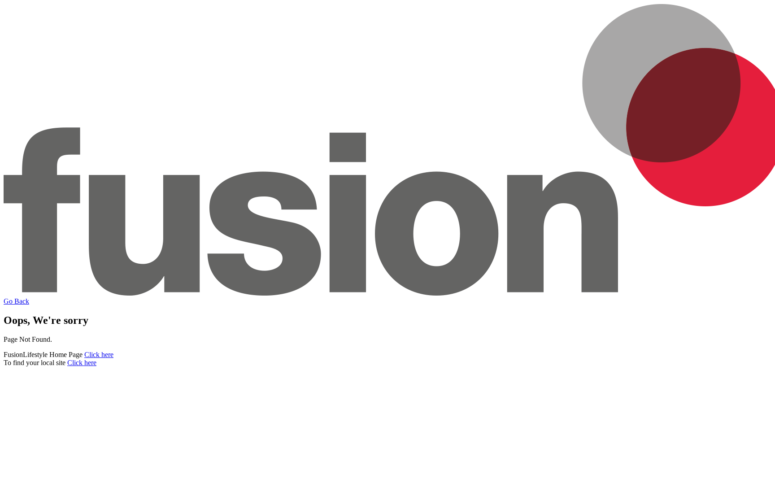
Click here (98, 354)
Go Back (16, 301)
